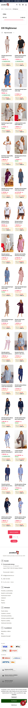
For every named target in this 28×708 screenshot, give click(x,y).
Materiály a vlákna (5, 631)
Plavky (3, 600)
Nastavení (14, 697)
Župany (3, 602)
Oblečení (3, 598)
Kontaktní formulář (5, 636)
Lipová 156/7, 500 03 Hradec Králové (12, 568)
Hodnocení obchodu (6, 623)
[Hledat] (19, 4)
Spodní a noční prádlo (6, 593)
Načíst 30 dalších (14, 532)
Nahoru (14, 541)
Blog (2, 633)
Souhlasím (14, 701)
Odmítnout (14, 705)
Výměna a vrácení (5, 613)
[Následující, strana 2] (14, 537)
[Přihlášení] (16, 4)
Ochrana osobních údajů (7, 618)
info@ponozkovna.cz (8, 575)
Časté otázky (4, 611)
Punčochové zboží (6, 595)
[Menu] (25, 4)
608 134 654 (6, 578)
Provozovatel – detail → (8, 572)
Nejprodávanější (8, 32)
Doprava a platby (5, 620)
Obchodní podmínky (6, 615)
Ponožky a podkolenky (7, 590)
